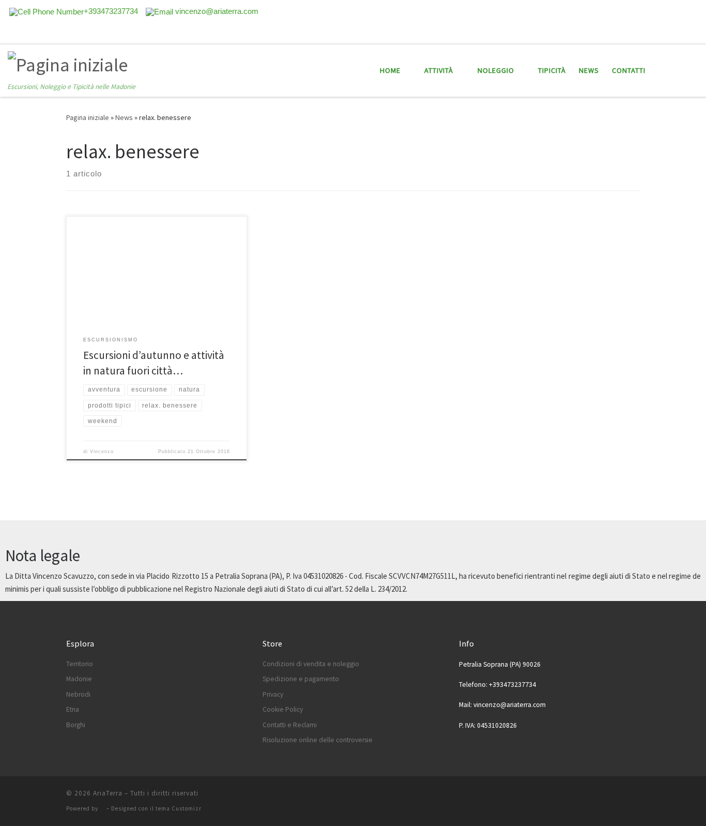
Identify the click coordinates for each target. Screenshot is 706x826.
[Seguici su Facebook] (666, 33)
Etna (72, 709)
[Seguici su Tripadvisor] (681, 33)
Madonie (79, 678)
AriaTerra (107, 793)
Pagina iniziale (87, 117)
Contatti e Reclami (290, 724)
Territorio (79, 663)
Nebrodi (78, 694)
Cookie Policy (283, 709)
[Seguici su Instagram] (695, 33)
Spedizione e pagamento (301, 678)
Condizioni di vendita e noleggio (311, 663)
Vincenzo (102, 451)
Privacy (273, 694)
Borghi (75, 724)
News (124, 117)
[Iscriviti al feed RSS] (652, 33)
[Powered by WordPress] (102, 809)
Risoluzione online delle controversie (318, 739)
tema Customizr (179, 808)
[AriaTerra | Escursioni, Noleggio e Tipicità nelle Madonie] (68, 63)
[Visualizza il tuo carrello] (693, 70)
